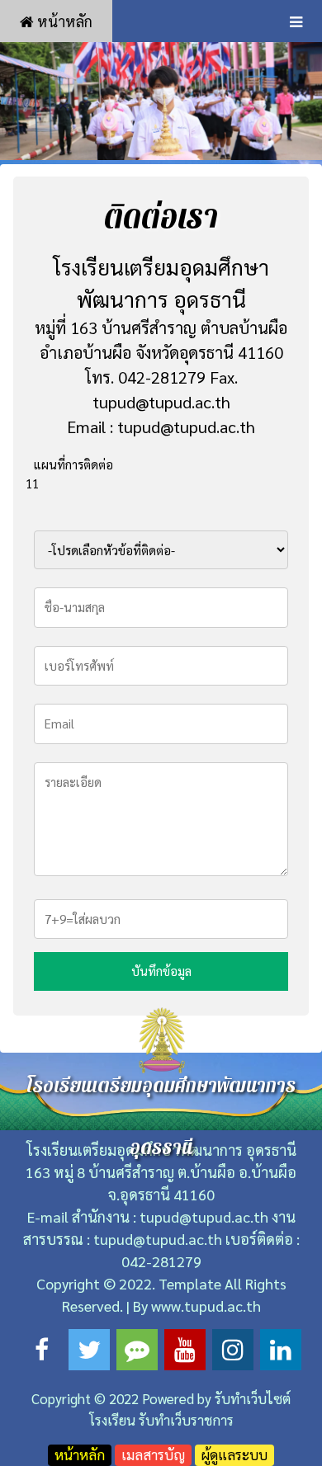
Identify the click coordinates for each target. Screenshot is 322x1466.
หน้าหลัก (63, 21)
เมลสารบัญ (153, 1454)
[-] (161, 100)
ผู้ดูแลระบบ (234, 1454)
